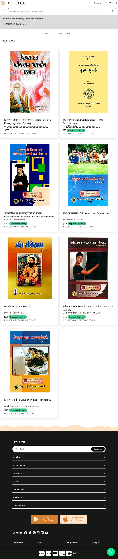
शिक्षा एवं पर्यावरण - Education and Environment (87, 213)
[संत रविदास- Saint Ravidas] (30, 298)
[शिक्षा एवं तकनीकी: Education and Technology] (30, 392)
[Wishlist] (104, 3)
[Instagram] (38, 532)
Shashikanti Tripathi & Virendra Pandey (27, 126)
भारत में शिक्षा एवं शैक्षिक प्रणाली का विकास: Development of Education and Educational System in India (29, 217)
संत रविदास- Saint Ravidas (18, 306)
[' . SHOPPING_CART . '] (110, 3)
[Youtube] (46, 532)
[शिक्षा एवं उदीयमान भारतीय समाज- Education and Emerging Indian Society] (30, 112)
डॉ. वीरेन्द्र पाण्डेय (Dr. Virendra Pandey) (83, 126)
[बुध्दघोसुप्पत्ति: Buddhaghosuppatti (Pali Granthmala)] (88, 112)
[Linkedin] (42, 532)
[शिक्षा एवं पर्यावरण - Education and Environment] (88, 205)
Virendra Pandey (16, 219)
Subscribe (98, 449)
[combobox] (58, 11)
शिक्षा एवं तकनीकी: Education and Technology (27, 399)
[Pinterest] (34, 532)
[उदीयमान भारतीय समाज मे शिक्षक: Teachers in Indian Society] (88, 298)
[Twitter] (29, 532)
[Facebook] (25, 532)
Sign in (97, 3)
